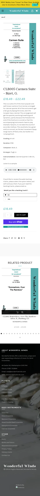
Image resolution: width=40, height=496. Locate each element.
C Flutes (5, 386)
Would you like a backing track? (15, 190)
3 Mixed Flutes (7, 389)
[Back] (3, 17)
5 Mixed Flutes (7, 396)
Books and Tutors (8, 442)
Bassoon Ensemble (9, 419)
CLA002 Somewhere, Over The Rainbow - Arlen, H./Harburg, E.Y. (20, 318)
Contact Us (6, 455)
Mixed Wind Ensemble (9, 446)
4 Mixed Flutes (7, 392)
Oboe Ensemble (7, 416)
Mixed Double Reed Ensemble (12, 422)
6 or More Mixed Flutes (10, 399)
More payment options (15, 227)
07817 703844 (12, 368)
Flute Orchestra (7, 402)
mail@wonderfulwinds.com (16, 372)
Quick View (22, 312)
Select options (17, 312)
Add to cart (21, 215)
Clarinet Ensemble (8, 429)
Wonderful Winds (20, 322)
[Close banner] (37, 4)
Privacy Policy (7, 449)
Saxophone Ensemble (9, 425)
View (35, 5)
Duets (4, 439)
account (32, 11)
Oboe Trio (5, 413)
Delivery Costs (7, 452)
